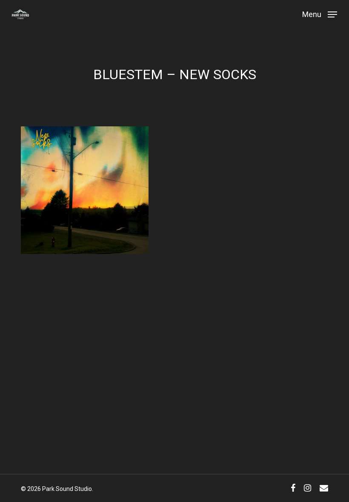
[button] (319, 13)
